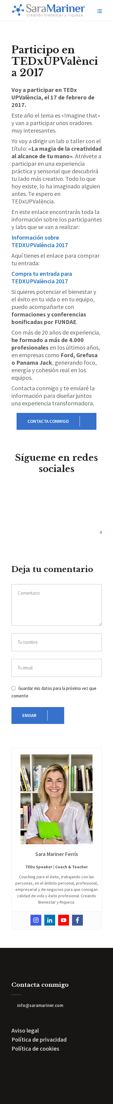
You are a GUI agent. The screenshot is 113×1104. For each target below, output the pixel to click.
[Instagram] (35, 920)
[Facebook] (77, 920)
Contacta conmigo (48, 421)
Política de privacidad (39, 1039)
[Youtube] (63, 920)
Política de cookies (35, 1048)
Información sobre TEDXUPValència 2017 (39, 241)
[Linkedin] (49, 920)
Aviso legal (25, 1030)
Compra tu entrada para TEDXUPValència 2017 (41, 277)
